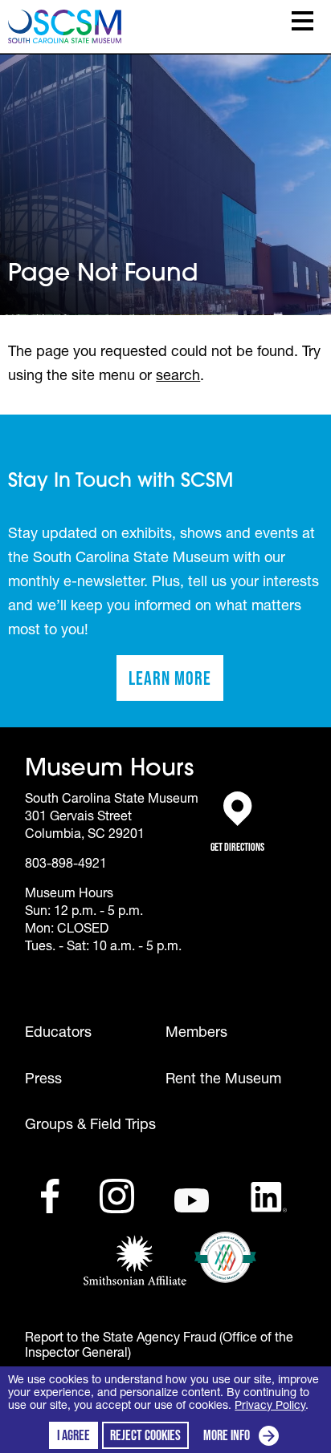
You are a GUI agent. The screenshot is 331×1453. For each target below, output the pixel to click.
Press (43, 1080)
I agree (73, 1435)
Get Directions (237, 838)
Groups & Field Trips (90, 1126)
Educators (58, 1033)
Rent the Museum (223, 1080)
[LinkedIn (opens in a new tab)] (269, 1197)
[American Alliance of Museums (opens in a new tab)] (225, 1257)
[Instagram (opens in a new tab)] (117, 1196)
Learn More (176, 683)
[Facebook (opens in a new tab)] (50, 1196)
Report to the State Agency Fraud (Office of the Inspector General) (159, 1347)
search (178, 376)
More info (244, 1437)
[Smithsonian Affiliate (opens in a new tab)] (134, 1261)
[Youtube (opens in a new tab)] (191, 1200)
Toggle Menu (302, 21)
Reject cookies (145, 1435)
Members (196, 1033)
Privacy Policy (270, 1406)
